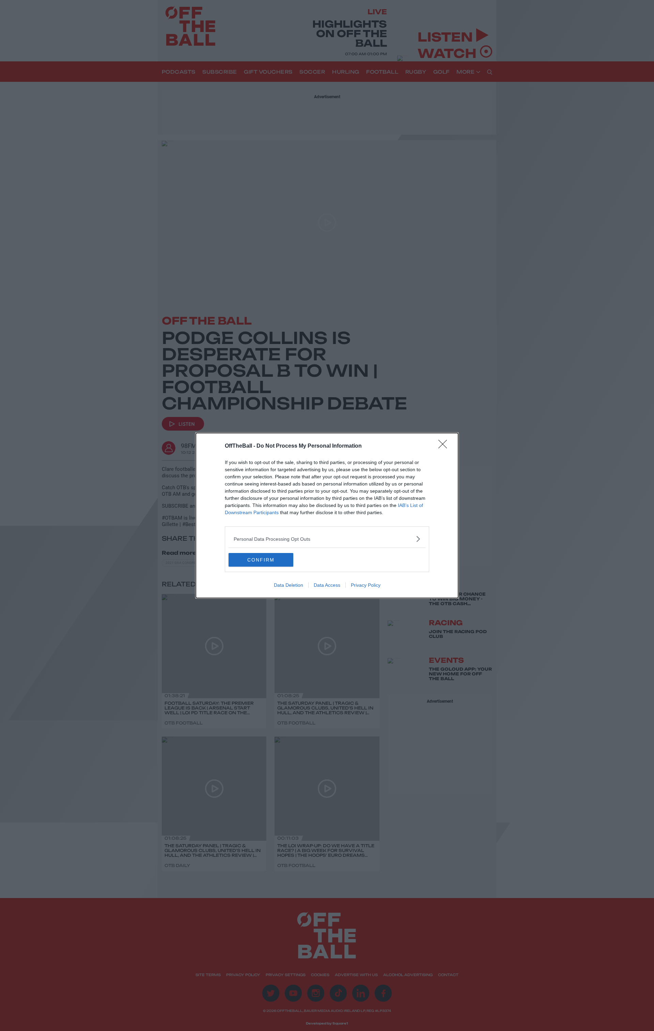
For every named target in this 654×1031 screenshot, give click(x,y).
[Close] (444, 446)
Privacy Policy (365, 585)
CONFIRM (261, 560)
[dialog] (327, 515)
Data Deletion (288, 585)
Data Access (327, 585)
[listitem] (327, 538)
